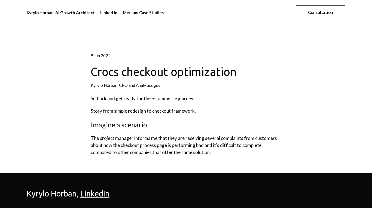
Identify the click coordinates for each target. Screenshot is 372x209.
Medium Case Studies (143, 12)
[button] (320, 12)
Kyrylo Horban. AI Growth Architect (61, 12)
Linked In (108, 12)
